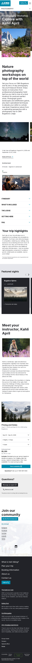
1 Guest (5, 444)
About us (6, 574)
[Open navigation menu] (29, 3)
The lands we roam (7, 590)
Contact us (7, 578)
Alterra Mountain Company (8, 659)
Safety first (5, 603)
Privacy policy (10, 655)
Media (3, 646)
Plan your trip (8, 566)
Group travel (5, 638)
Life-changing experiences (10, 625)
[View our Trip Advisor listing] (9, 171)
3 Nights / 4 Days (8, 440)
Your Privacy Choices (18, 655)
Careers (4, 641)
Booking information (11, 570)
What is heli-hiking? (10, 562)
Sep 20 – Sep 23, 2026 (9, 435)
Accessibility (4, 654)
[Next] (28, 274)
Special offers (6, 644)
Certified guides (6, 613)
